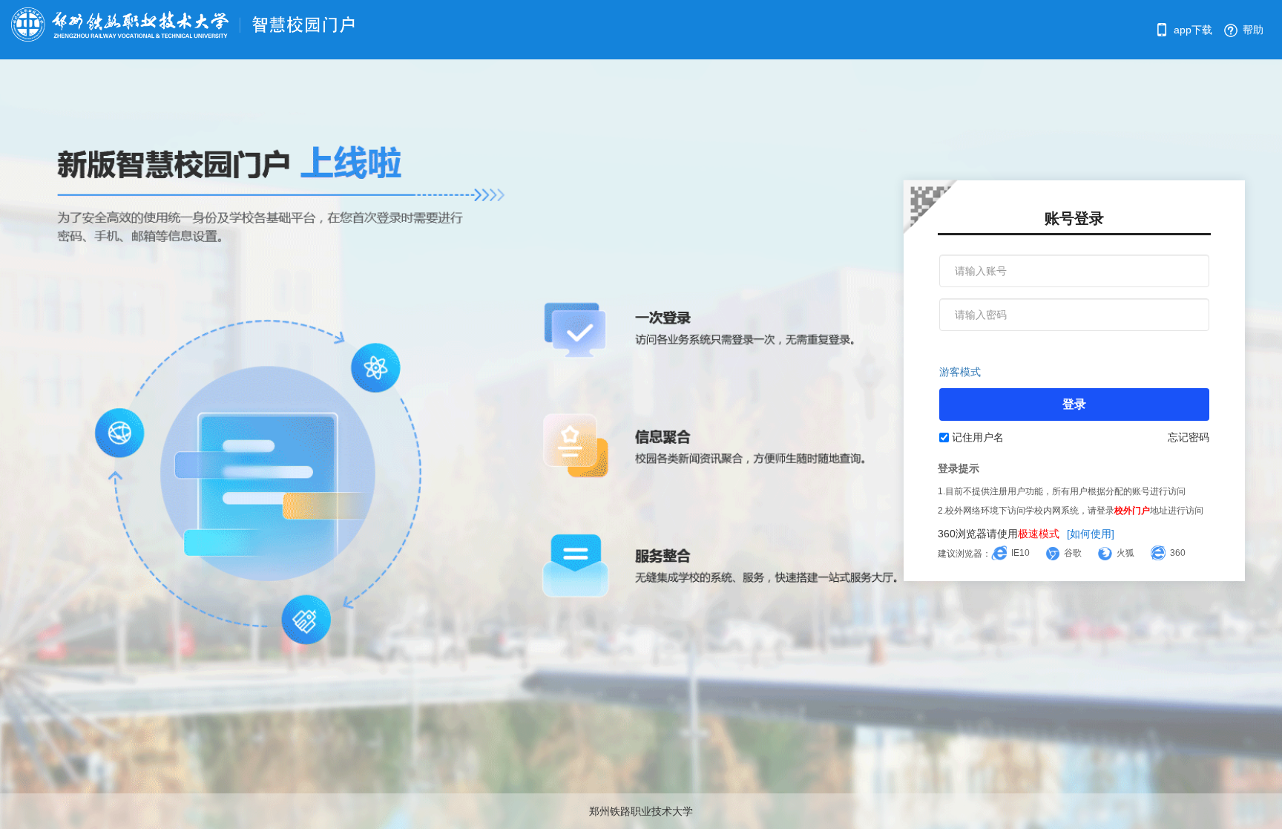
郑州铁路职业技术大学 (641, 811)
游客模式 (960, 372)
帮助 (1251, 30)
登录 (1074, 404)
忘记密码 (1188, 437)
